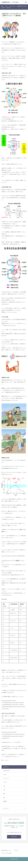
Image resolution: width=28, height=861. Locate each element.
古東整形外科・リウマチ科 (10, 2)
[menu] (26, 2)
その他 (4, 774)
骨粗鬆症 (5, 801)
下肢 (4, 789)
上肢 (4, 786)
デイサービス (4, 17)
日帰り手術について (6, 850)
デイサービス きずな (7, 853)
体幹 (4, 793)
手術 (4, 797)
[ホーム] (2, 6)
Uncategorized (6, 770)
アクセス (16, 850)
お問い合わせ (14, 836)
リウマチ (5, 782)
